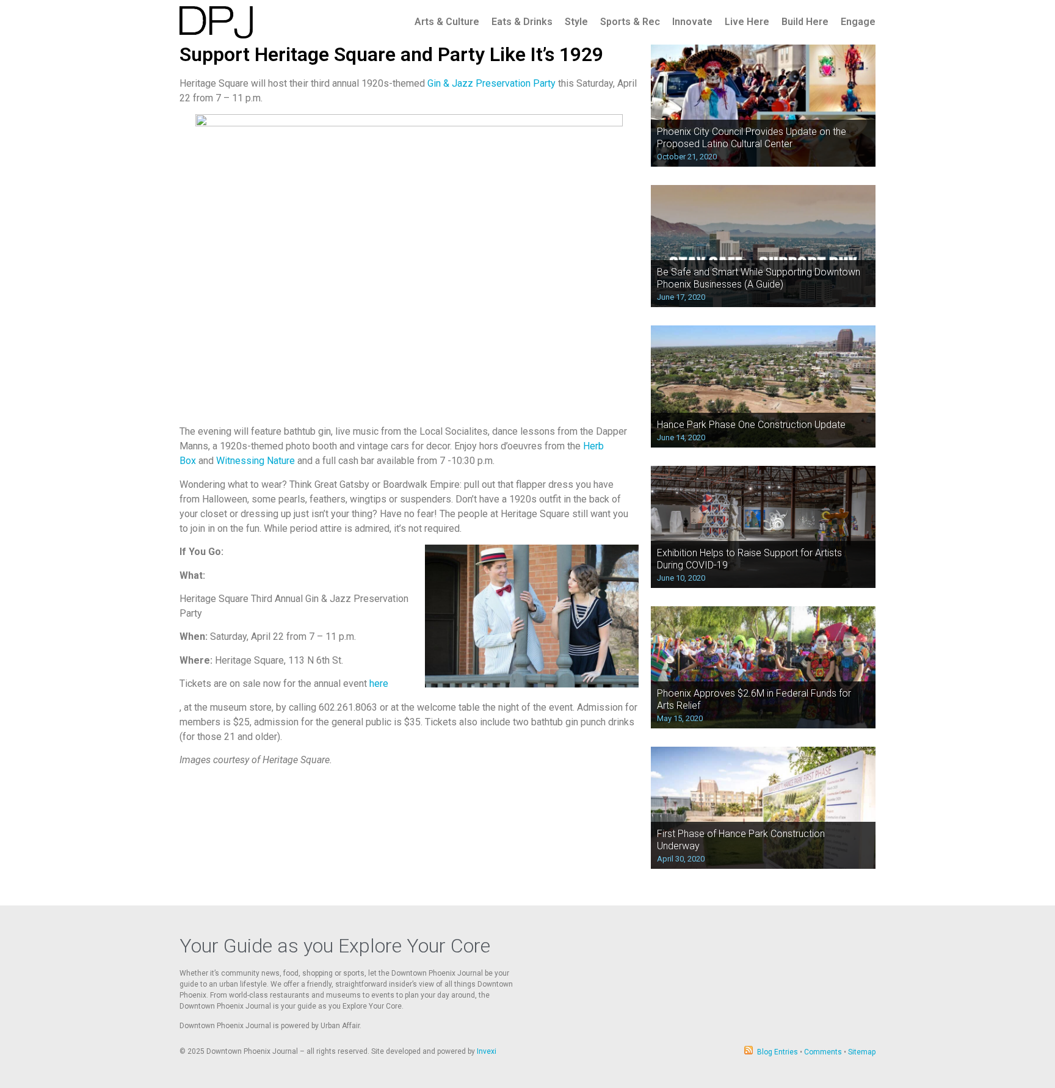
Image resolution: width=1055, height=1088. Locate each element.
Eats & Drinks (522, 21)
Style (576, 21)
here (378, 683)
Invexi (486, 1051)
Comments (823, 1052)
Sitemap (862, 1052)
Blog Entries (777, 1052)
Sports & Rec (630, 21)
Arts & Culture (447, 21)
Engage (858, 21)
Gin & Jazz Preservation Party (491, 83)
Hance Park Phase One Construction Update (751, 424)
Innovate (692, 21)
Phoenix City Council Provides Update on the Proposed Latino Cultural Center (751, 137)
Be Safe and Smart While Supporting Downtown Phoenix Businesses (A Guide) (758, 277)
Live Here (747, 21)
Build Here (804, 21)
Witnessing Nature (255, 460)
